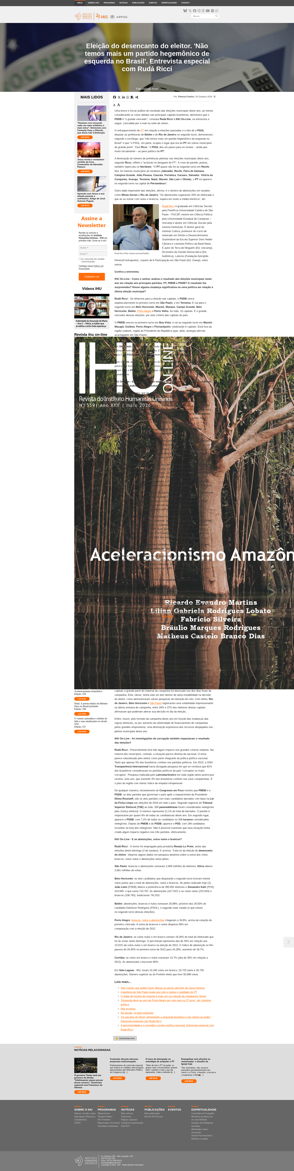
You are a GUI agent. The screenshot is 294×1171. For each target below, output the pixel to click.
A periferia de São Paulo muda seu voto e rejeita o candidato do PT (159, 992)
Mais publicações (152, 1113)
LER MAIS (85, 137)
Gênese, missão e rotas (85, 1113)
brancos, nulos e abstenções (147, 920)
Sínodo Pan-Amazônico (201, 1135)
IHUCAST (125, 1126)
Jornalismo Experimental (132, 1123)
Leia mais (82, 699)
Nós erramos (128, 1008)
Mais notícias (127, 1113)
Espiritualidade (169, 3)
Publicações (138, 3)
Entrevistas (126, 1116)
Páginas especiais (129, 1120)
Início (80, 3)
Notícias (123, 3)
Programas (109, 3)
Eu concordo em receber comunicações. (93, 260)
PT (142, 130)
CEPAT (77, 1123)
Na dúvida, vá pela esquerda (137, 1013)
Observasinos (104, 1113)
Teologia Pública (105, 1116)
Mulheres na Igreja (199, 1139)
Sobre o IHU (93, 3)
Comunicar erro (124, 1038)
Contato (185, 3)
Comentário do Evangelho (202, 1113)
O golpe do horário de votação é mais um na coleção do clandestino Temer (163, 996)
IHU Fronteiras (104, 1120)
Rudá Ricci (168, 206)
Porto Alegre (144, 311)
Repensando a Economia (109, 1123)
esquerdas (168, 616)
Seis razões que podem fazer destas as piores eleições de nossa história (163, 988)
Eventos (153, 3)
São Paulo (156, 703)
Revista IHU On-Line (154, 1116)
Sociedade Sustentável (108, 1126)
